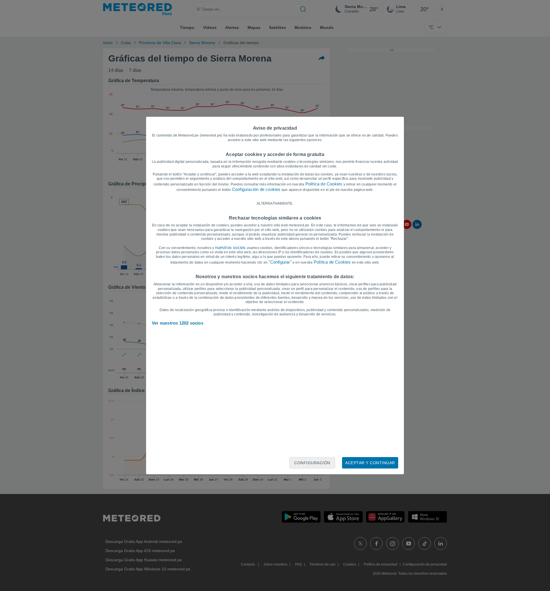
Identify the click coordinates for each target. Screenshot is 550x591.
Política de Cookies (324, 183)
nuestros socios (230, 247)
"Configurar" (279, 262)
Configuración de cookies (256, 189)
